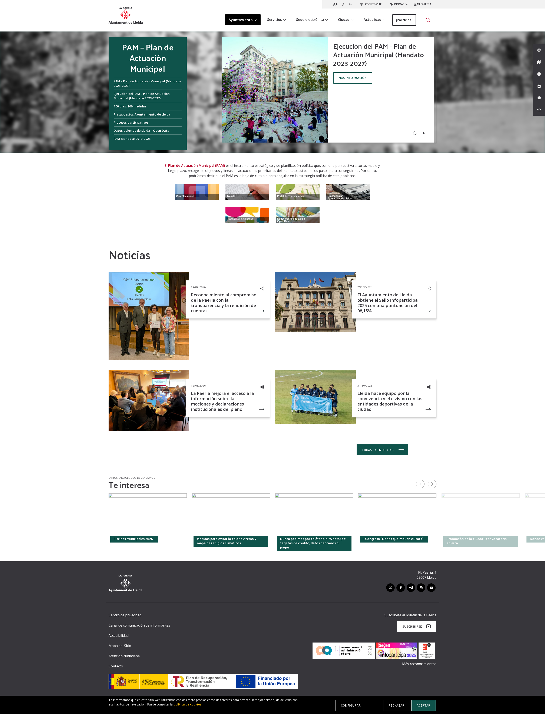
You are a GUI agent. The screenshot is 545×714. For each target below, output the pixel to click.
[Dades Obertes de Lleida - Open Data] (298, 214)
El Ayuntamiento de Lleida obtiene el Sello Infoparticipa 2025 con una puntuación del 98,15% (387, 303)
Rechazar (396, 705)
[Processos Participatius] (247, 214)
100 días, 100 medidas (130, 106)
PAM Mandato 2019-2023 (132, 139)
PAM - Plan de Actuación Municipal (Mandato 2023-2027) (147, 83)
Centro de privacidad (125, 615)
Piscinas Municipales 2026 (133, 539)
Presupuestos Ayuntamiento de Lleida (142, 114)
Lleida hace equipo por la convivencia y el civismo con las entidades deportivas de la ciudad (389, 401)
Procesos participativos (131, 122)
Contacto (116, 666)
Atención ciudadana (124, 656)
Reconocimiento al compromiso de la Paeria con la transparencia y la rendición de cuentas (223, 303)
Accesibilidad (119, 635)
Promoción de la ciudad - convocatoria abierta (477, 541)
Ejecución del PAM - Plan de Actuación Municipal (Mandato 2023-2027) (142, 96)
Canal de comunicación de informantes (139, 625)
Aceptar (423, 705)
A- (350, 4)
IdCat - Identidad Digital (48, 539)
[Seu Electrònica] (197, 191)
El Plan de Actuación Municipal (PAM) (195, 165)
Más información (353, 77)
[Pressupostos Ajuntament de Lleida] (348, 191)
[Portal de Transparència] (298, 191)
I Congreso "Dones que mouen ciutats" (393, 539)
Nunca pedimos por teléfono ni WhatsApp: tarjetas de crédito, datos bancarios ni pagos (313, 543)
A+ (335, 4)
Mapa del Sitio (120, 645)
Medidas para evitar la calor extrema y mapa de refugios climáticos (226, 541)
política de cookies (187, 704)
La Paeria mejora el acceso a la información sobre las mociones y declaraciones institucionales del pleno (222, 401)
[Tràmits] (247, 191)
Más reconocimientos (419, 663)
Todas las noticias (378, 450)
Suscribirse (412, 626)
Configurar (351, 705)
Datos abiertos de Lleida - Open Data (141, 131)
